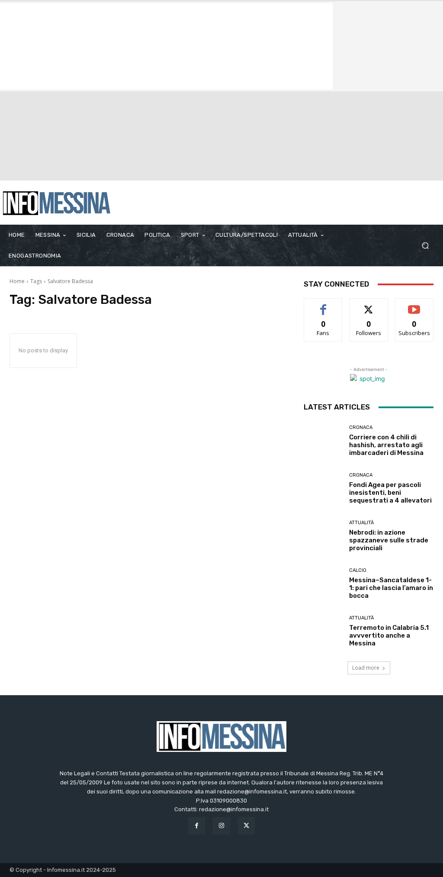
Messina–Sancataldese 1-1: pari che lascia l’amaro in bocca (391, 588)
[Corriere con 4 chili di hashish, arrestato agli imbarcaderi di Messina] (323, 440)
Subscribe (414, 305)
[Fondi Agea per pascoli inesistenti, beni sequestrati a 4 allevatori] (323, 488)
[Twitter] (246, 825)
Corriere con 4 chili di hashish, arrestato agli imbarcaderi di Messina (386, 445)
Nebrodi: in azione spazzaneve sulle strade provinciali (388, 540)
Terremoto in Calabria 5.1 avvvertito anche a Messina (389, 635)
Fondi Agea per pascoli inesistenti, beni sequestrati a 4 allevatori (390, 492)
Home (17, 281)
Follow (369, 305)
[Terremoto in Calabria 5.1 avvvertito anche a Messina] (323, 631)
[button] (425, 245)
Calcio (357, 570)
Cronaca (360, 427)
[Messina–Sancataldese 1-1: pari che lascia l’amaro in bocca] (323, 583)
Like (323, 305)
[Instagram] (221, 825)
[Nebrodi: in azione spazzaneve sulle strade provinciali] (323, 535)
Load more (365, 667)
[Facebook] (196, 825)
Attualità (361, 522)
